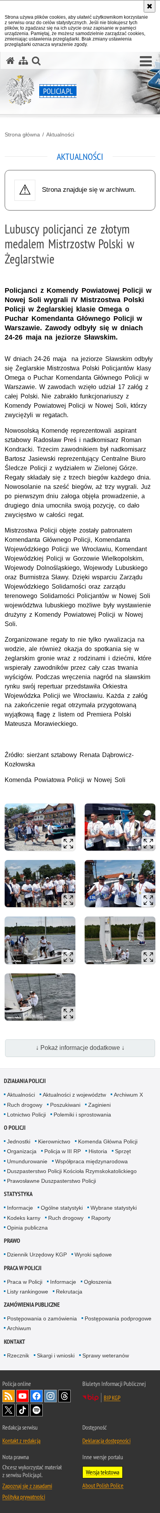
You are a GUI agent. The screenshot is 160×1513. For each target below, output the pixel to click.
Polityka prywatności (23, 1497)
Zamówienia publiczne (32, 1305)
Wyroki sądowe (93, 1254)
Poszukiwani (65, 1105)
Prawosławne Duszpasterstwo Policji (51, 1181)
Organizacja (22, 1151)
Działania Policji (25, 1081)
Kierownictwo (54, 1141)
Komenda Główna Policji (107, 1141)
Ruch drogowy (24, 1105)
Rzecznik (18, 1355)
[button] (146, 61)
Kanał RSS (8, 1396)
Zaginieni (99, 1105)
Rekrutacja (69, 1291)
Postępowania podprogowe (118, 1318)
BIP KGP (112, 1398)
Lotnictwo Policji (26, 1114)
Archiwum (19, 1328)
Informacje (20, 1208)
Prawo (12, 1241)
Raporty (101, 1218)
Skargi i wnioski (56, 1355)
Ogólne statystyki (62, 1208)
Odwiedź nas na (22, 1396)
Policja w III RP (62, 1151)
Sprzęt (123, 1151)
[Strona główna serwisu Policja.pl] (10, 60)
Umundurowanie (27, 1161)
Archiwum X (128, 1095)
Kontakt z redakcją (21, 1440)
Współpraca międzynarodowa (91, 1161)
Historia (98, 1151)
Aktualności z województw (74, 1095)
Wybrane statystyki (113, 1208)
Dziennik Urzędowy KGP (37, 1254)
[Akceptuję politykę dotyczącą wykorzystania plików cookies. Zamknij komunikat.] (149, 6)
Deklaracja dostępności (106, 1440)
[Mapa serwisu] (23, 60)
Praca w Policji (23, 1268)
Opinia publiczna (27, 1228)
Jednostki (18, 1141)
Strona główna (22, 134)
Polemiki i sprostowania (82, 1114)
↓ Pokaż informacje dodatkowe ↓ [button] (80, 1047)
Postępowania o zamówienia (42, 1318)
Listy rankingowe (27, 1291)
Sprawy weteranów (105, 1355)
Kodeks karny (23, 1218)
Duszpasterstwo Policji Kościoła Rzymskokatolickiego (72, 1171)
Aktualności (60, 134)
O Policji (15, 1128)
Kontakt (14, 1342)
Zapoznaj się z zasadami (27, 1486)
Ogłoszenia (97, 1282)
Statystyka (18, 1194)
